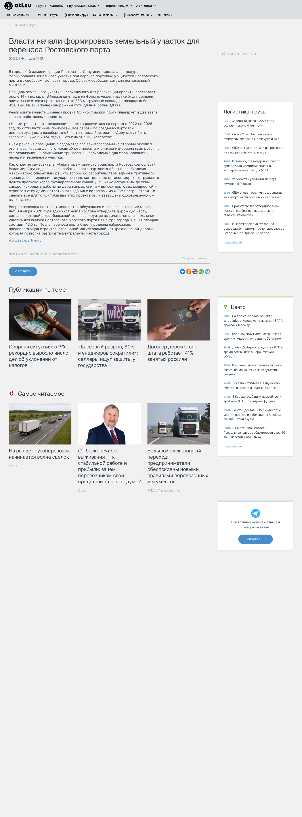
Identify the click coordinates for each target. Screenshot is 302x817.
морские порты (19, 253)
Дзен (13, 466)
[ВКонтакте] (182, 271)
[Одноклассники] (188, 271)
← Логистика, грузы (23, 25)
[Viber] (195, 271)
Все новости (233, 242)
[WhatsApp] (201, 271)
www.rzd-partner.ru (25, 240)
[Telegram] (207, 271)
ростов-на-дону (40, 253)
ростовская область (65, 253)
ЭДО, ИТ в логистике (163, 490)
